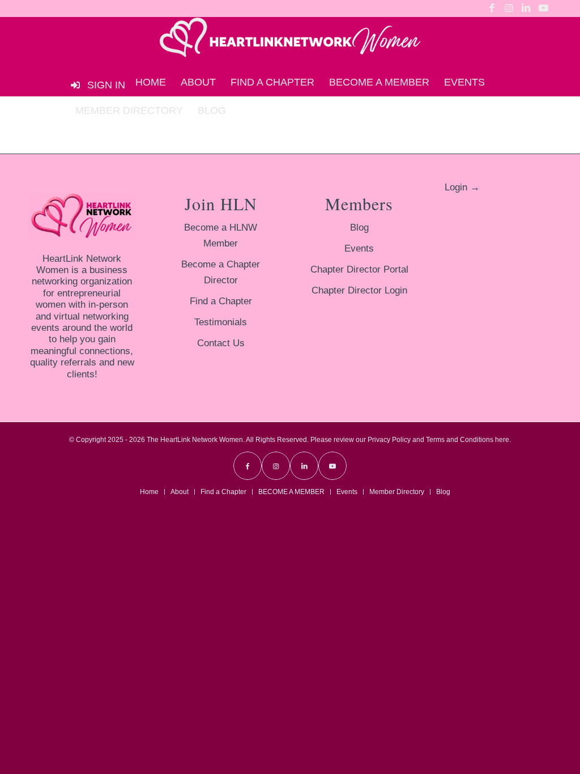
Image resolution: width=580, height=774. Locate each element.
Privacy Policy (389, 440)
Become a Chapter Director (220, 272)
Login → (462, 187)
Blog (359, 227)
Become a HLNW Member (220, 235)
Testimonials (220, 322)
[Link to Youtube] (543, 8)
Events (359, 248)
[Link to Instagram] (509, 8)
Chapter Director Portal (359, 269)
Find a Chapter (221, 301)
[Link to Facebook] (492, 8)
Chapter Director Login (359, 290)
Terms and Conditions (459, 440)
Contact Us (221, 343)
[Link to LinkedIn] (526, 8)
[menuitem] (150, 82)
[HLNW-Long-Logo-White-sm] (290, 42)
